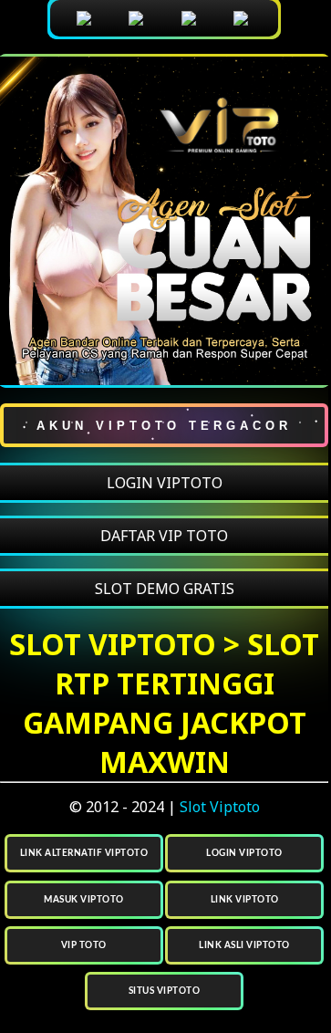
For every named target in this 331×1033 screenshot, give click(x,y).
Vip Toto (84, 945)
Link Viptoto (245, 899)
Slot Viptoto (220, 807)
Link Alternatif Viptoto (84, 853)
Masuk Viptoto (84, 899)
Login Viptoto (244, 853)
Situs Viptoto (165, 991)
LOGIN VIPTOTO (164, 483)
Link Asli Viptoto (244, 945)
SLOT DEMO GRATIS (164, 589)
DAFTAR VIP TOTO (164, 536)
